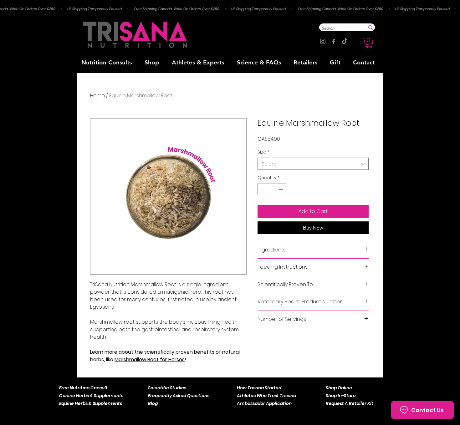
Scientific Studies (167, 388)
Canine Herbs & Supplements (91, 395)
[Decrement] (262, 189)
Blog (153, 403)
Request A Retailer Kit (349, 403)
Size (263, 152)
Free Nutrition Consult (83, 388)
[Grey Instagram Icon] (322, 41)
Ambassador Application (264, 403)
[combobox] (313, 164)
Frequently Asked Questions (178, 395)
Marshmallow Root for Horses (150, 359)
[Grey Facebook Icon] (333, 41)
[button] (368, 43)
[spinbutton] (272, 189)
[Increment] (281, 189)
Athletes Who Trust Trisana (266, 395)
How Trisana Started (259, 388)
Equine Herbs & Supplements (90, 403)
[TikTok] (344, 41)
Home (97, 95)
